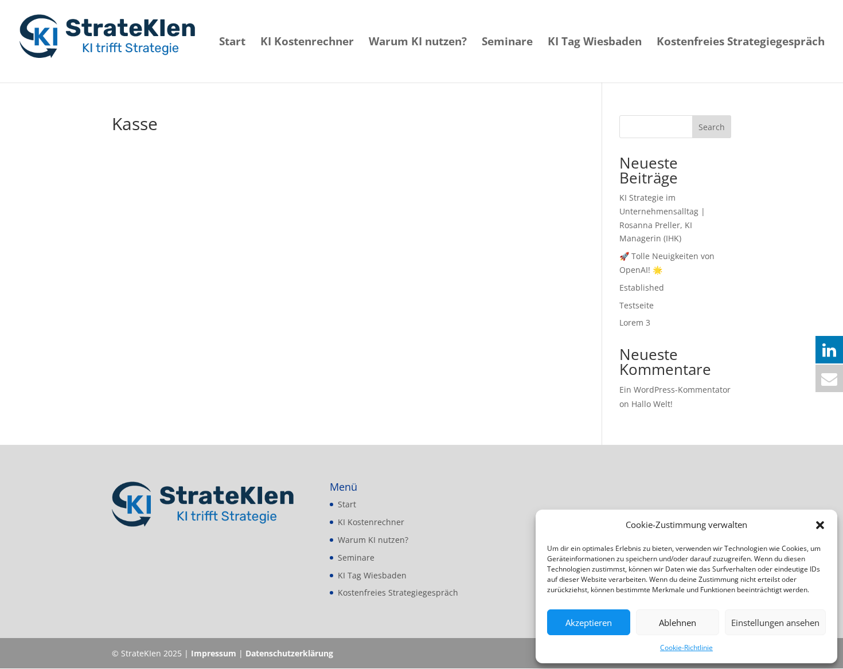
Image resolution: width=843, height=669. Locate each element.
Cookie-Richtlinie (686, 647)
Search (711, 127)
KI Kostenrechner (307, 43)
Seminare (507, 43)
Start (232, 43)
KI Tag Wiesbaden (595, 43)
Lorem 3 (634, 322)
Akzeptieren (588, 622)
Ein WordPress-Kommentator (675, 389)
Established (641, 287)
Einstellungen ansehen (775, 622)
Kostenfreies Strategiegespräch (741, 43)
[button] (820, 525)
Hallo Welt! (652, 403)
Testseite (636, 305)
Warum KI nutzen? (418, 43)
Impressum (213, 653)
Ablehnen (677, 622)
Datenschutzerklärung (289, 653)
